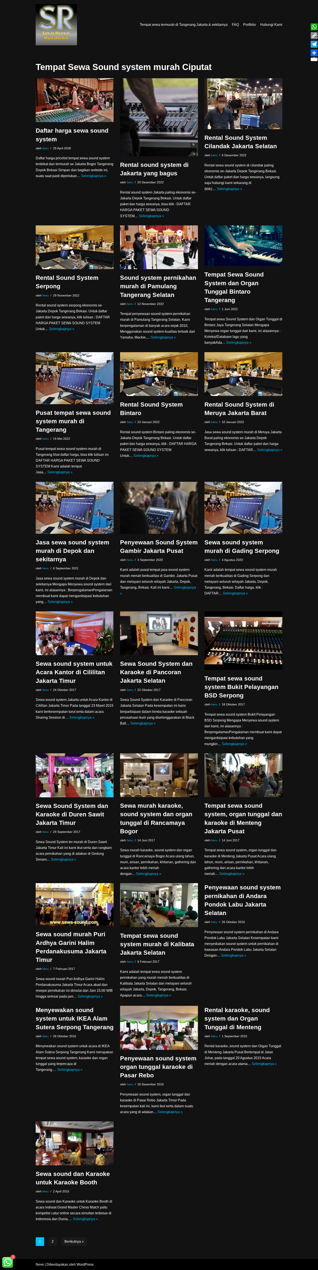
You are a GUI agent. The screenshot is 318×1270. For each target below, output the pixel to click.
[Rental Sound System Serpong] (75, 247)
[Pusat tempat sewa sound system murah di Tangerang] (75, 378)
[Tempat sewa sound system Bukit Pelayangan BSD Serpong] (243, 640)
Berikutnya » (74, 1241)
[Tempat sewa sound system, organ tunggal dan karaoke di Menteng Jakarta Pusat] (243, 775)
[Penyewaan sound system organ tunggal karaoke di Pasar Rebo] (159, 1028)
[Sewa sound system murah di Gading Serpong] (243, 508)
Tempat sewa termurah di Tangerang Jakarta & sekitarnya (184, 24)
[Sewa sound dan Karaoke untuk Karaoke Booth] (75, 1143)
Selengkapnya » (93, 176)
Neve (40, 1264)
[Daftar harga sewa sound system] (75, 100)
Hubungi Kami (271, 24)
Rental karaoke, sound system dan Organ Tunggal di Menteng (237, 1018)
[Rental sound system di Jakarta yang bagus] (159, 117)
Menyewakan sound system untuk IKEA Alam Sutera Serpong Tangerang (75, 1018)
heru (45, 148)
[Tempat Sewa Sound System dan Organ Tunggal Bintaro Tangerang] (243, 245)
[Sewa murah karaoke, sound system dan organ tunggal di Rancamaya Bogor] (159, 775)
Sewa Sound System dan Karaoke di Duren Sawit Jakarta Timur (72, 814)
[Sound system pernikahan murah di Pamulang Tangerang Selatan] (159, 247)
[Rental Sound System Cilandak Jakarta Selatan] (243, 103)
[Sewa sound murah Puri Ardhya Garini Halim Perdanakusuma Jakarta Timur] (75, 904)
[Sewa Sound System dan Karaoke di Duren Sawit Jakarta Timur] (75, 775)
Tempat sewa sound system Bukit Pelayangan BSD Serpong (241, 687)
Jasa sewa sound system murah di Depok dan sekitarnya (72, 551)
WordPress (85, 1264)
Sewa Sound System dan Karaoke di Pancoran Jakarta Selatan (156, 672)
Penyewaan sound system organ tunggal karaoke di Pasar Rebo (158, 1067)
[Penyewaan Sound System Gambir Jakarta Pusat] (159, 508)
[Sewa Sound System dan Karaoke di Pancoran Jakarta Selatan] (159, 633)
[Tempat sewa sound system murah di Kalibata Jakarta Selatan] (159, 905)
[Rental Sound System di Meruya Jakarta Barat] (243, 374)
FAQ (235, 24)
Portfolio (249, 24)
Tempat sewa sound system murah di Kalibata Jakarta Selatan (157, 944)
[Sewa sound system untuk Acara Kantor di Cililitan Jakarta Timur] (75, 633)
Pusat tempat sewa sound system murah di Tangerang (73, 421)
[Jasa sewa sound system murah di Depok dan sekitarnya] (75, 508)
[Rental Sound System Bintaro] (159, 374)
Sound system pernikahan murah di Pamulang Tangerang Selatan (158, 286)
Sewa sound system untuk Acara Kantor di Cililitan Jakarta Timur (74, 672)
